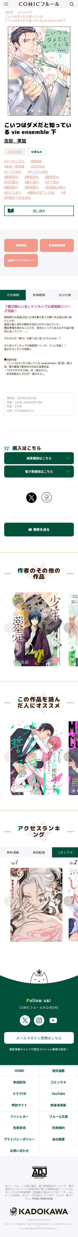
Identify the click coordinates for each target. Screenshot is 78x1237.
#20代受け (11, 182)
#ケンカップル (14, 161)
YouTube (58, 1093)
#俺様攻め (11, 177)
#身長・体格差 (14, 166)
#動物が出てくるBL (41, 192)
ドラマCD (19, 1093)
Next (68, 628)
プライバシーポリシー (19, 1139)
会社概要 (58, 1139)
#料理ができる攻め (17, 197)
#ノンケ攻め (12, 171)
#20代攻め (38, 166)
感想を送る (39, 529)
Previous (9, 628)
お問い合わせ (19, 1150)
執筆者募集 (58, 1105)
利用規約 (58, 1127)
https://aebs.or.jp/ (42, 1198)
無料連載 (58, 1070)
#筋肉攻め (52, 177)
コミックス (24, 12)
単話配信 (19, 1082)
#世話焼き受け (55, 187)
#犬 (63, 192)
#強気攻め (32, 177)
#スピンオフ (12, 192)
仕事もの (36, 152)
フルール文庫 (58, 1116)
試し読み (39, 211)
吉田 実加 (15, 141)
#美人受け (32, 182)
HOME (9, 12)
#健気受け (11, 187)
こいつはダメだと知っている (24, 17)
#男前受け (32, 187)
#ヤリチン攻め (38, 171)
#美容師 (36, 161)
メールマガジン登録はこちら (39, 1037)
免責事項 (19, 1127)
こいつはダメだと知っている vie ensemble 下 (35, 20)
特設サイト (19, 1105)
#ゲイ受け (52, 182)
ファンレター (19, 1116)
